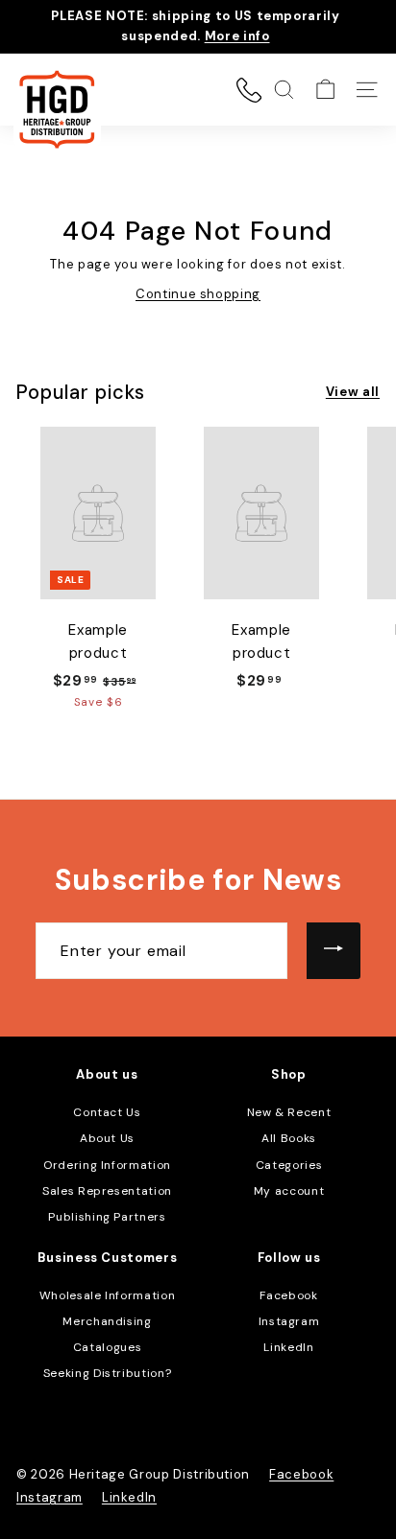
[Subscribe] (333, 951)
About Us (107, 1138)
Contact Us (107, 1112)
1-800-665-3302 (248, 90)
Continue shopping (198, 294)
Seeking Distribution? (107, 1373)
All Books (288, 1138)
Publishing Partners (106, 1216)
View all (353, 392)
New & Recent (289, 1112)
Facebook (288, 1295)
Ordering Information (107, 1165)
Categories (289, 1165)
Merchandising (106, 1321)
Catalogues (107, 1347)
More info (237, 36)
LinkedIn (288, 1347)
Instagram (289, 1321)
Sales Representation (107, 1191)
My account (289, 1191)
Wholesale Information (107, 1295)
